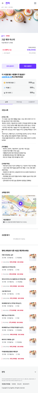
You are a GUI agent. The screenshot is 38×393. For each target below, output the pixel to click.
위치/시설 (19, 102)
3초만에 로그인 (7, 77)
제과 (6, 7)
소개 (6, 102)
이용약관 (14, 384)
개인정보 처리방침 (6, 384)
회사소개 (19, 384)
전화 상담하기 (10, 66)
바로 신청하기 (28, 66)
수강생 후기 (32, 102)
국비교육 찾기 (26, 384)
